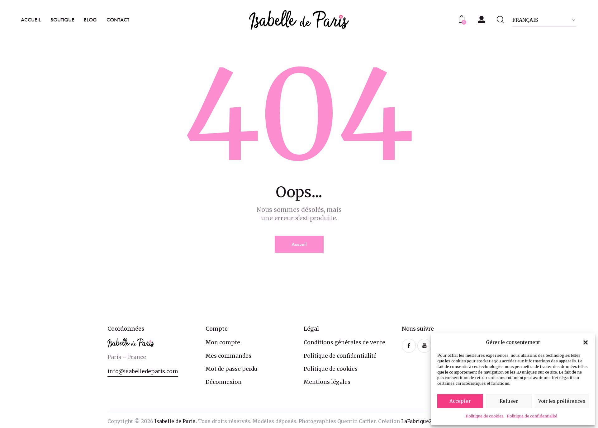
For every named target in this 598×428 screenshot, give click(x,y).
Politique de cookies (485, 416)
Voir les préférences (561, 401)
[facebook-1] (409, 346)
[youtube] (424, 346)
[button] (585, 342)
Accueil (299, 244)
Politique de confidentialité (532, 416)
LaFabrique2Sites (422, 421)
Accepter (460, 401)
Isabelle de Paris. (175, 421)
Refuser (509, 401)
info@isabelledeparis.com (142, 371)
